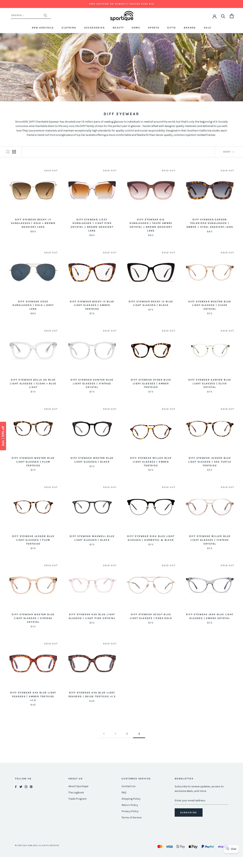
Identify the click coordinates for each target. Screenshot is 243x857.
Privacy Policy (130, 811)
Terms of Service (131, 817)
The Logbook (76, 792)
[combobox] (27, 15)
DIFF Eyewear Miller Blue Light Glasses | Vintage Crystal (210, 540)
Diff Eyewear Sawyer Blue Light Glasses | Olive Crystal (209, 383)
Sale (207, 27)
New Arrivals (43, 27)
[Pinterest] (31, 786)
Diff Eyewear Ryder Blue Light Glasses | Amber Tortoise (151, 383)
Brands (190, 27)
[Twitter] (21, 786)
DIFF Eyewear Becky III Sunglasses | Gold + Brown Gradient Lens (33, 223)
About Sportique (78, 786)
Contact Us (129, 786)
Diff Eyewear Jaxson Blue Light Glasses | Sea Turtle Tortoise (209, 462)
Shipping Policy (131, 798)
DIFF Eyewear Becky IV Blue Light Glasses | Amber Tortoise (92, 305)
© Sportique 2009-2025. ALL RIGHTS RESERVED (37, 845)
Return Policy (130, 805)
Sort (227, 151)
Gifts (171, 27)
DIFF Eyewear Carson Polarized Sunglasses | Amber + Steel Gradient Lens (209, 223)
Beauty (118, 27)
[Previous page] (104, 734)
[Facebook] (15, 786)
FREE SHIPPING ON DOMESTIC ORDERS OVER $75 (121, 4)
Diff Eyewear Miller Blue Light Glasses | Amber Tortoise (151, 462)
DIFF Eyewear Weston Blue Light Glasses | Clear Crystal (209, 305)
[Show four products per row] (14, 151)
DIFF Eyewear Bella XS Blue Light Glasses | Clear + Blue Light (33, 383)
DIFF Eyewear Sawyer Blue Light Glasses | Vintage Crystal (92, 383)
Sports (153, 27)
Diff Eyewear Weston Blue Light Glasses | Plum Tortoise (33, 462)
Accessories (94, 27)
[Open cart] (232, 16)
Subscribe (188, 812)
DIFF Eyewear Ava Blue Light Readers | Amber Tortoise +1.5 (33, 696)
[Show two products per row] (7, 151)
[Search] (223, 16)
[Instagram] (26, 786)
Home (136, 27)
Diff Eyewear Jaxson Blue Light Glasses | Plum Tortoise (33, 540)
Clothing (69, 27)
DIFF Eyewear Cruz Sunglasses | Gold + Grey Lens (33, 305)
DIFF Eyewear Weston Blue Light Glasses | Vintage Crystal (33, 618)
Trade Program (77, 798)
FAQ (124, 792)
